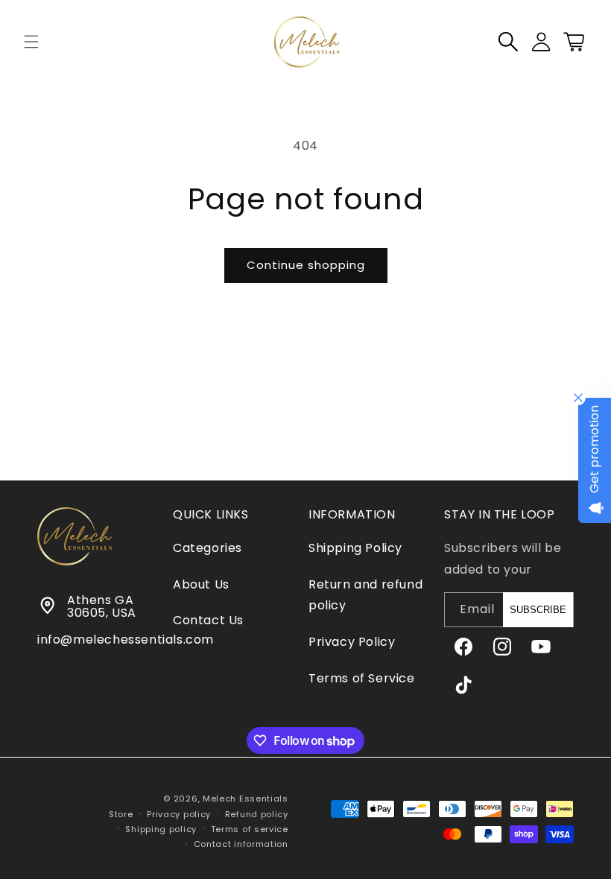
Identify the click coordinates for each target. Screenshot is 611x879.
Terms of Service (361, 678)
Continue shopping (306, 265)
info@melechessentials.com (125, 639)
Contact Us (208, 620)
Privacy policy (179, 814)
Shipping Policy (355, 547)
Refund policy (256, 814)
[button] (31, 41)
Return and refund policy (365, 595)
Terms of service (249, 829)
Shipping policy (161, 829)
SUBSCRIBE (538, 609)
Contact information (241, 844)
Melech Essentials (245, 799)
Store (121, 814)
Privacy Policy (351, 641)
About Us (201, 584)
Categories (207, 547)
